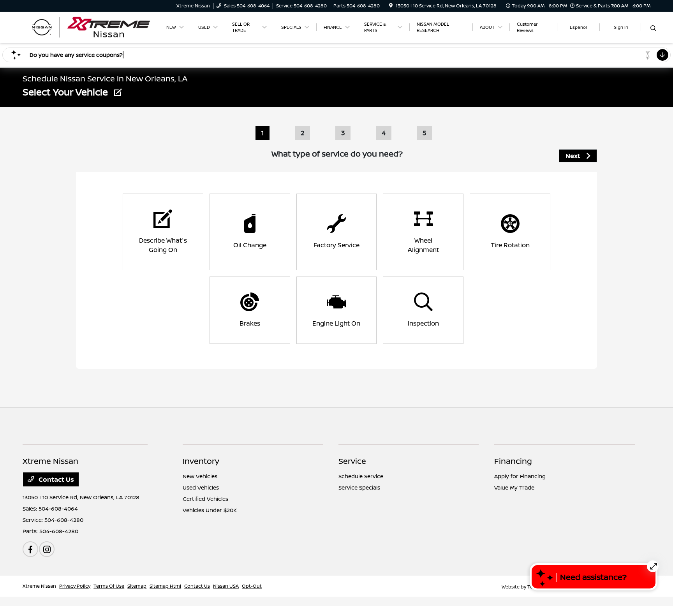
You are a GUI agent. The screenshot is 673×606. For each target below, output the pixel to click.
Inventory (201, 461)
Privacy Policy (74, 586)
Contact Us (55, 479)
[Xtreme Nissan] (90, 26)
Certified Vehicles (205, 498)
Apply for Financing (520, 476)
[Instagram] (47, 549)
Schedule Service (360, 476)
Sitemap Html (165, 586)
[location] (391, 5)
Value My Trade (514, 487)
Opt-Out (252, 586)
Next (573, 156)
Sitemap (136, 586)
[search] (653, 28)
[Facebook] (30, 549)
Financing (513, 461)
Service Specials (359, 487)
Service (352, 461)
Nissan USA (226, 586)
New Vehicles (200, 476)
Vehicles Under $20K (210, 510)
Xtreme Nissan (39, 586)
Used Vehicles (201, 487)
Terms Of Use (108, 586)
